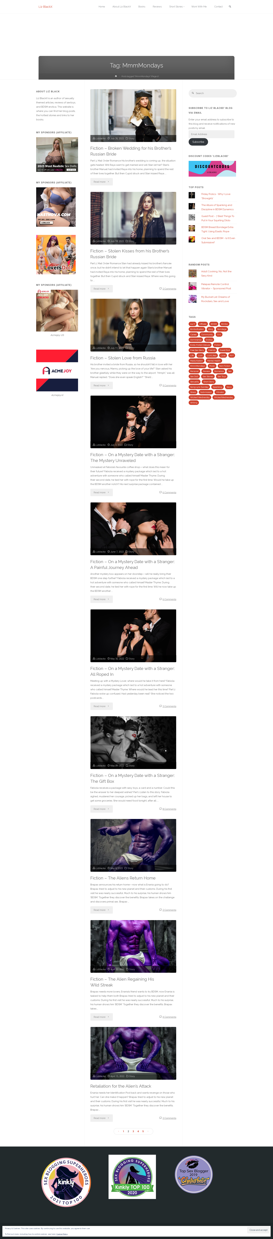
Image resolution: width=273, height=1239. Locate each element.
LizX (200, 355)
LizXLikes (211, 355)
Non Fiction (224, 366)
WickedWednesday (223, 397)
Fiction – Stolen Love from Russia (122, 357)
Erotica (209, 339)
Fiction (217, 345)
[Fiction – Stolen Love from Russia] (133, 325)
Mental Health (214, 360)
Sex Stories (208, 376)
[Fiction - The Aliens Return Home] (133, 845)
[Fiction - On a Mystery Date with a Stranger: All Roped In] (133, 635)
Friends (211, 350)
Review (206, 371)
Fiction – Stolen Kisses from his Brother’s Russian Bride (129, 253)
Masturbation (196, 360)
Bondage (221, 329)
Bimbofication (197, 329)
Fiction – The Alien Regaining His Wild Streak (122, 982)
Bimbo (224, 324)
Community (207, 334)
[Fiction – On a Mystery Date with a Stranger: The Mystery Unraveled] (133, 422)
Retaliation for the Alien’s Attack (120, 1086)
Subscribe (198, 141)
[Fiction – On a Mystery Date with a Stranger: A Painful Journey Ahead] (133, 528)
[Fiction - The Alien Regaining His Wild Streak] (133, 946)
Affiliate (202, 324)
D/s (219, 334)
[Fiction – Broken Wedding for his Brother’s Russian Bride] (133, 115)
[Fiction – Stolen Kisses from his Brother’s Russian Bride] (133, 218)
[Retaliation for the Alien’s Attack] (133, 1053)
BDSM (214, 324)
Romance (219, 371)
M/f (232, 355)
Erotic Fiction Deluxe (200, 345)
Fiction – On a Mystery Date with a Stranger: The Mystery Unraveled (132, 457)
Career (193, 334)
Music (212, 366)
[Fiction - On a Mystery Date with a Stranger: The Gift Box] (133, 742)
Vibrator (220, 392)
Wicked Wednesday (200, 397)
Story (131, 138)
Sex (230, 371)
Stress (193, 392)
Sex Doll (194, 376)
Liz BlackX (45, 6)
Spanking (217, 387)
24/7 (192, 324)
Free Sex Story (197, 350)
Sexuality (194, 381)
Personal (194, 371)
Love (223, 355)
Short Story (208, 381)
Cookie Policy (62, 1234)
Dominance (195, 339)
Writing (193, 402)
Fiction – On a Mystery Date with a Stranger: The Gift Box (132, 778)
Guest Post (225, 350)
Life (192, 355)
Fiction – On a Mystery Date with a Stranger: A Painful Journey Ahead (132, 564)
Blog (210, 329)
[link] (229, 7)
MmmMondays (197, 366)
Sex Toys (222, 376)
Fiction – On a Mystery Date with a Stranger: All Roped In (132, 671)
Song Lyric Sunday (199, 387)
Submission (206, 392)
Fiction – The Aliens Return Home (123, 878)
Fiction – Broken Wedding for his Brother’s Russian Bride (130, 151)
